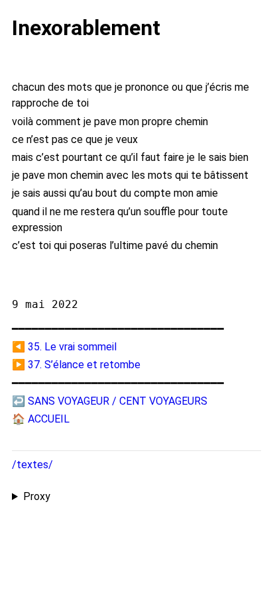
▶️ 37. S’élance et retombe (76, 364)
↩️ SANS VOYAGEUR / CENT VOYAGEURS (109, 401)
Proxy (36, 496)
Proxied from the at (134, 497)
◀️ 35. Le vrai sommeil (64, 346)
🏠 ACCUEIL (41, 419)
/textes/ (32, 464)
